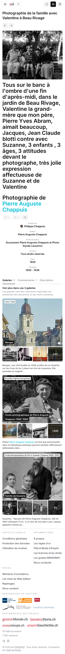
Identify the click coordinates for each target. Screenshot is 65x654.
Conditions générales (14, 538)
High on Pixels (13, 650)
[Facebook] (3, 640)
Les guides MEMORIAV (47, 557)
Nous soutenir (10, 588)
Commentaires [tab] (27, 280)
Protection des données (16, 543)
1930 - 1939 (32, 270)
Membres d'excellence (15, 573)
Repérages (8, 583)
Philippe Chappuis (34, 226)
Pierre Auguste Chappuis (22, 442)
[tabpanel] (32, 406)
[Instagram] (8, 640)
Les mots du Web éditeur (16, 578)
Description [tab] (46, 280)
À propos (39, 538)
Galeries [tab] (8, 280)
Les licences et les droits (48, 552)
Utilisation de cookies (14, 548)
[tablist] (32, 280)
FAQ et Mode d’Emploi (46, 548)
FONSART (20, 647)
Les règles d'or (42, 543)
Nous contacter (42, 562)
